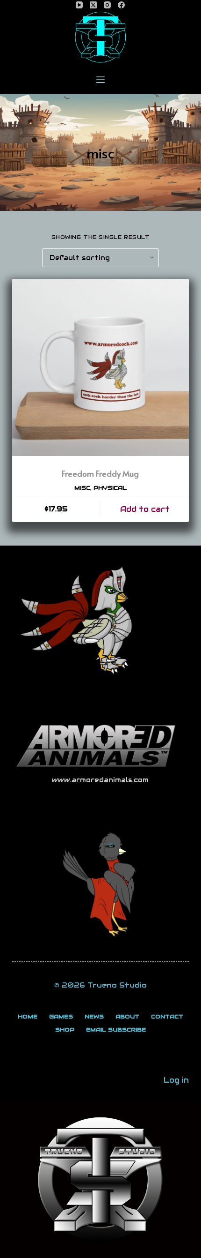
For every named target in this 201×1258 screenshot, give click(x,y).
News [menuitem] (94, 1016)
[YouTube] (79, 4)
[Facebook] (121, 4)
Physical (110, 487)
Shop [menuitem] (64, 1029)
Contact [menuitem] (167, 1016)
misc (82, 487)
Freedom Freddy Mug (100, 473)
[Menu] (100, 79)
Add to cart (145, 509)
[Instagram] (107, 4)
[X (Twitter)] (93, 4)
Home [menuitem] (27, 1016)
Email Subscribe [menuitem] (116, 1029)
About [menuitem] (127, 1016)
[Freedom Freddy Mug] (100, 367)
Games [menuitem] (61, 1016)
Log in (176, 1080)
